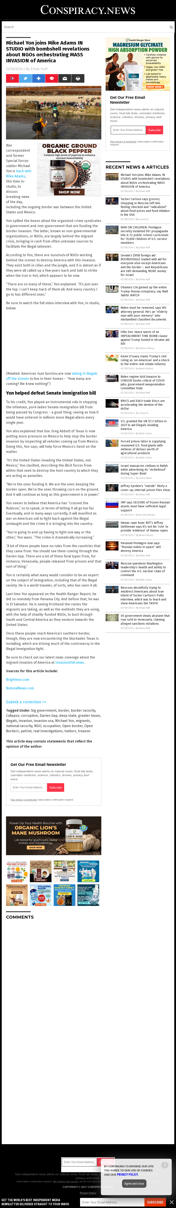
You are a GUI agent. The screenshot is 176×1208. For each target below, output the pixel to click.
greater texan (89, 716)
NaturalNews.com (20, 688)
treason (84, 731)
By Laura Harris (144, 478)
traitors (70, 731)
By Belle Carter (144, 433)
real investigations (48, 731)
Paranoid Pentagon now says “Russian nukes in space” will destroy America (141, 547)
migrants (83, 721)
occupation (52, 726)
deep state (67, 716)
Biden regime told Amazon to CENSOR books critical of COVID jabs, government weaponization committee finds (143, 382)
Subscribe (155, 1202)
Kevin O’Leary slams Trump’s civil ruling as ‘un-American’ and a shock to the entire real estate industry (145, 360)
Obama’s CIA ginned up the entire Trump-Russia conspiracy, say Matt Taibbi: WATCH (144, 291)
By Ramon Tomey (145, 348)
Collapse (12, 716)
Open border (72, 726)
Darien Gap (49, 716)
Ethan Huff (39, 69)
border (63, 710)
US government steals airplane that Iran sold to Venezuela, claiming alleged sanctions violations (145, 619)
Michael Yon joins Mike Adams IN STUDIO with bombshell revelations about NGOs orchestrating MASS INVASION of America (145, 181)
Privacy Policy (88, 1193)
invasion (25, 721)
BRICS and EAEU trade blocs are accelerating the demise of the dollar (143, 404)
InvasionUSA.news (69, 662)
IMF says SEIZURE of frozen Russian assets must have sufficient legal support (145, 506)
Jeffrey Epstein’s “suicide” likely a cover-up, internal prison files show (145, 488)
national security (19, 726)
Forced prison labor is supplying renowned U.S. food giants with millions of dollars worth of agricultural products (143, 447)
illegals (11, 721)
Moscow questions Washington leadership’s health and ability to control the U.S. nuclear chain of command (143, 569)
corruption (29, 716)
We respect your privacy (66, 1181)
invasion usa (43, 721)
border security (83, 710)
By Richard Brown (145, 514)
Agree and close (134, 1183)
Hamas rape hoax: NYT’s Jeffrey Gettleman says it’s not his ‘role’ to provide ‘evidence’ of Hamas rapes (144, 526)
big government (43, 710)
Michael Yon (64, 721)
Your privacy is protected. (24, 799)
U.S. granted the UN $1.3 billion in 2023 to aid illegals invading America (144, 425)
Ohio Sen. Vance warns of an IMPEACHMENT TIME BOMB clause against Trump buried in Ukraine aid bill (145, 338)
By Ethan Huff (143, 191)
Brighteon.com (17, 680)
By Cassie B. (142, 219)
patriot (26, 731)
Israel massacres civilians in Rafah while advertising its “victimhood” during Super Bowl (144, 469)
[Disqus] (53, 976)
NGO (37, 726)
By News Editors (144, 368)
